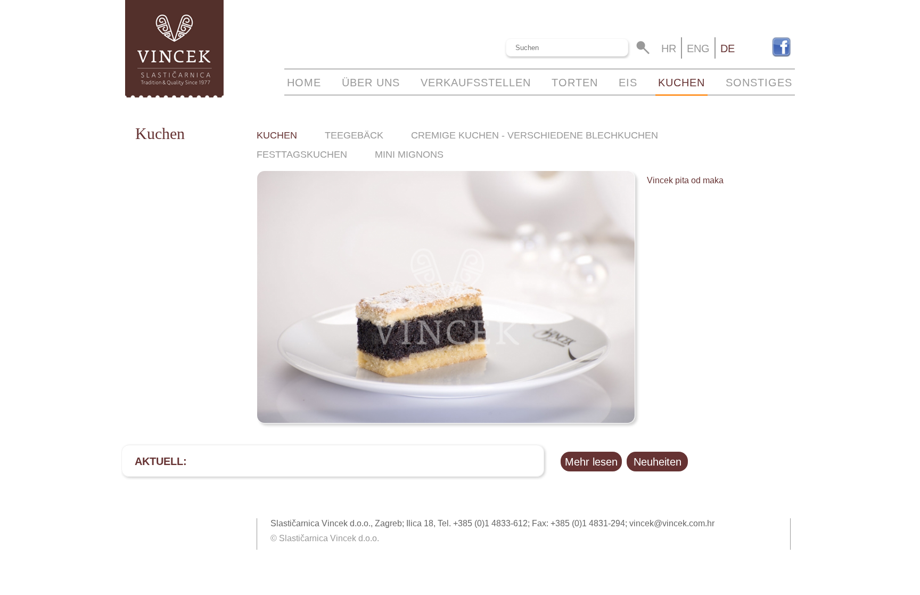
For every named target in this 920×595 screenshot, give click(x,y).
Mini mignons (409, 154)
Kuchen (681, 82)
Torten (575, 82)
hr (668, 48)
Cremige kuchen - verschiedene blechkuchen (534, 135)
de (727, 48)
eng (698, 48)
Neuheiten (657, 462)
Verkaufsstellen (476, 82)
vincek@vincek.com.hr (671, 523)
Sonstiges (759, 82)
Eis (628, 82)
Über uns (371, 82)
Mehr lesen (591, 462)
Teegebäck (354, 135)
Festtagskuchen (302, 154)
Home (304, 82)
